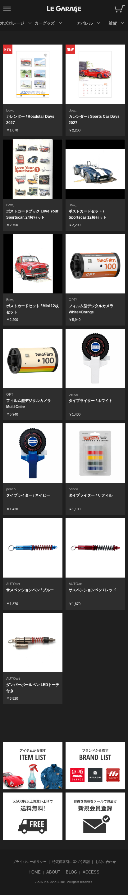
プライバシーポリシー (29, 862)
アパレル (85, 23)
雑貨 (113, 23)
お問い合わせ (105, 862)
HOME (35, 872)
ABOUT (53, 872)
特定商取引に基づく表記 (71, 862)
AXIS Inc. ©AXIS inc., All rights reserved (64, 881)
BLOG (71, 872)
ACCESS (91, 872)
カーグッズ (44, 23)
